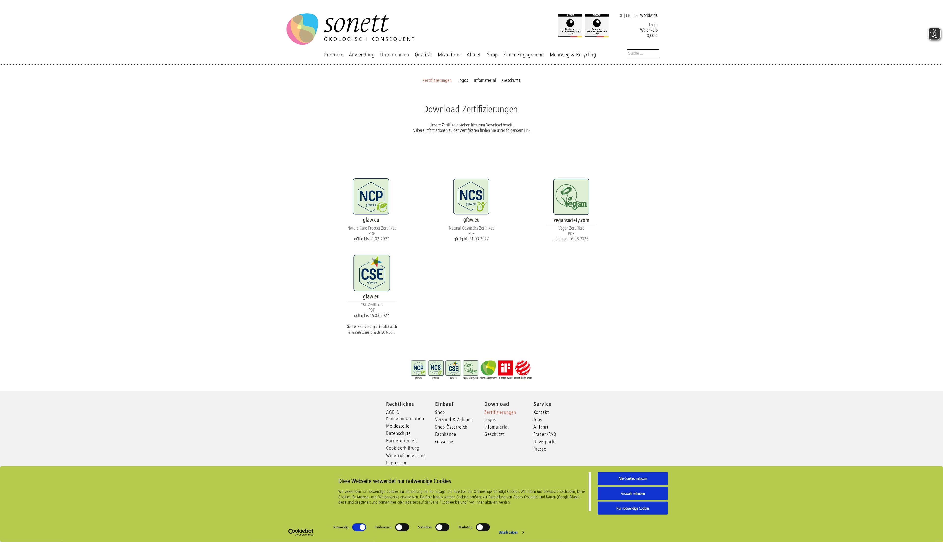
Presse (539, 449)
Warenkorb (649, 30)
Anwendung (361, 54)
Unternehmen (394, 54)
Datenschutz (398, 433)
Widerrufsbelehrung (406, 455)
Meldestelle (398, 426)
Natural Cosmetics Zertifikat (471, 228)
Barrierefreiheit (401, 441)
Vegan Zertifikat (571, 228)
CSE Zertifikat (372, 304)
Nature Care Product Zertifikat (371, 228)
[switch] (402, 527)
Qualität (423, 54)
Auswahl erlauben (633, 493)
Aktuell (474, 54)
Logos (463, 80)
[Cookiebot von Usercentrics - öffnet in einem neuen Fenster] (300, 532)
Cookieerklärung (402, 448)
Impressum (397, 463)
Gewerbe (444, 442)
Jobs (537, 419)
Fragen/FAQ (544, 434)
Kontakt (541, 412)
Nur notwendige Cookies (632, 508)
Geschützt (511, 80)
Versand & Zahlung (454, 419)
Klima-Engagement (523, 54)
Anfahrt (541, 427)
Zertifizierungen (437, 80)
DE (621, 15)
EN (628, 15)
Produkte (333, 54)
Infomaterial (485, 80)
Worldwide (649, 15)
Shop (492, 54)
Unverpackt (544, 442)
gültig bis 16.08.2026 (571, 239)
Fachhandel (446, 434)
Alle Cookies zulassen (633, 478)
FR (636, 15)
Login (653, 25)
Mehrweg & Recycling (573, 54)
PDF (372, 233)
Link (527, 130)
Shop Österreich (451, 427)
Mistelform (449, 54)
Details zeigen (508, 532)
